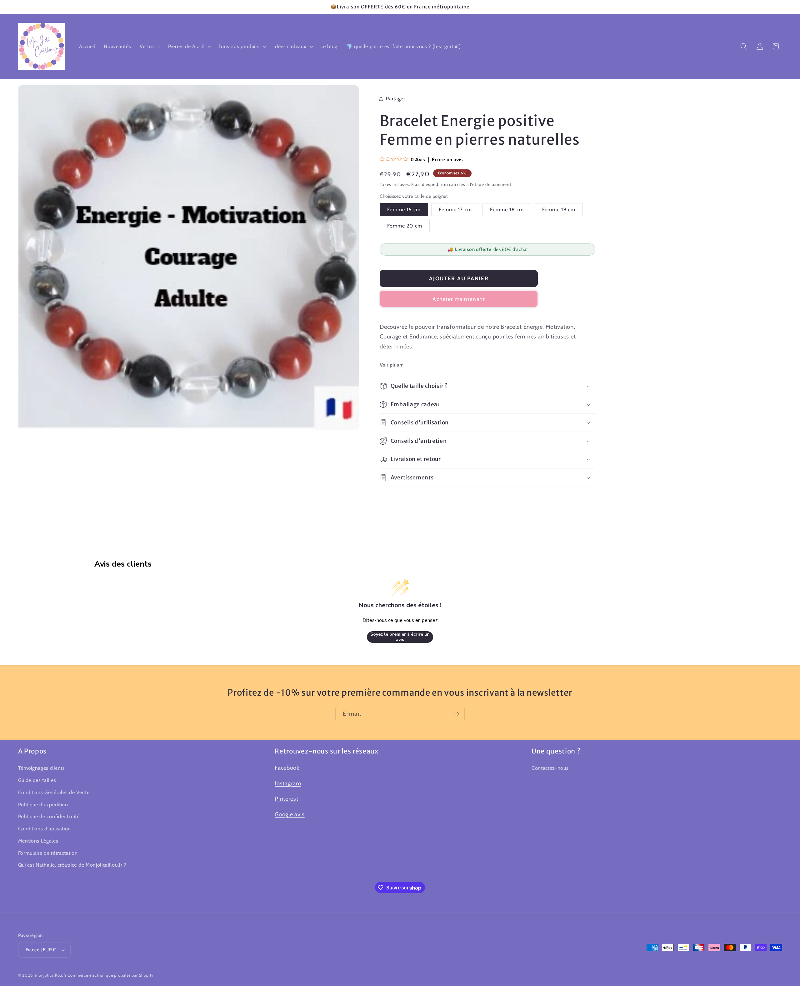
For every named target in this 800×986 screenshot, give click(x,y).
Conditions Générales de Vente (54, 792)
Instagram (288, 783)
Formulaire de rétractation (48, 853)
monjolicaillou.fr (51, 975)
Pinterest (286, 799)
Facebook (287, 767)
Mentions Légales (38, 841)
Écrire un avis (447, 160)
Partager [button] (395, 98)
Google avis (290, 814)
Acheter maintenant (458, 299)
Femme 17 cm (455, 209)
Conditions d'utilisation (44, 828)
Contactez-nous (550, 768)
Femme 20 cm (404, 226)
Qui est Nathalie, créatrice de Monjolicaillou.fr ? (72, 865)
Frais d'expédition (429, 184)
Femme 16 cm (404, 209)
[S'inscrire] (456, 714)
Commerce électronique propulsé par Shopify (110, 975)
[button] (149, 46)
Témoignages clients (41, 768)
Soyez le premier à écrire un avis (400, 637)
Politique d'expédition (43, 804)
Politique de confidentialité (49, 816)
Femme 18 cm (507, 209)
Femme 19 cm (559, 209)
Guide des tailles (37, 780)
